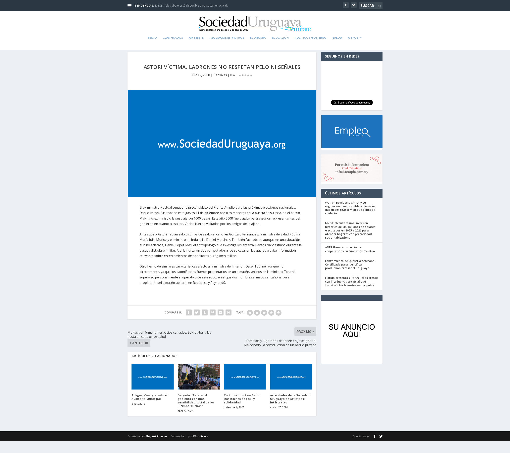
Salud (337, 37)
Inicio (152, 37)
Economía (258, 37)
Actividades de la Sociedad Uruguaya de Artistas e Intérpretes (290, 398)
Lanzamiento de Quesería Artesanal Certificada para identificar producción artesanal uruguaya (350, 264)
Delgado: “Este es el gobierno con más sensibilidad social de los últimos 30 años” (196, 400)
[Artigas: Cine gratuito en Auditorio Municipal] (152, 376)
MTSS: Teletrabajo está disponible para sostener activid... (192, 5)
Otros (353, 37)
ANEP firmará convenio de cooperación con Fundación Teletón (350, 249)
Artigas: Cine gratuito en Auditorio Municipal (150, 397)
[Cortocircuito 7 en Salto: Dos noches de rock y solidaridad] (245, 376)
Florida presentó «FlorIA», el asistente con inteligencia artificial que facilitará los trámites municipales (351, 281)
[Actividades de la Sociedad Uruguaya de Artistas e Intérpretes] (291, 376)
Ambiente (196, 37)
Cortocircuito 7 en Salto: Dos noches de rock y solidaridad (242, 398)
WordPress (200, 436)
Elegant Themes (156, 436)
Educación (280, 37)
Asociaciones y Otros (227, 37)
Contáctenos (361, 436)
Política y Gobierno (311, 37)
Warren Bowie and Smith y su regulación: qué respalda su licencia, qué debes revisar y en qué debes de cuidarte (350, 208)
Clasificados (173, 37)
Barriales (220, 75)
